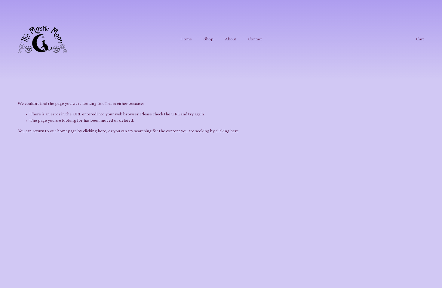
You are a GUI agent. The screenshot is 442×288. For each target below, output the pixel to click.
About (230, 39)
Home (186, 39)
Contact (255, 39)
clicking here (94, 131)
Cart (420, 39)
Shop (208, 39)
